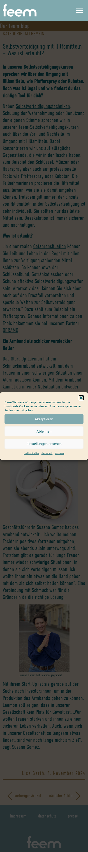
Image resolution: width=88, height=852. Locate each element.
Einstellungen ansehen (44, 443)
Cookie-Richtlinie (31, 453)
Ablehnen (44, 431)
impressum (59, 453)
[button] (81, 397)
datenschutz (47, 453)
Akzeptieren (44, 419)
